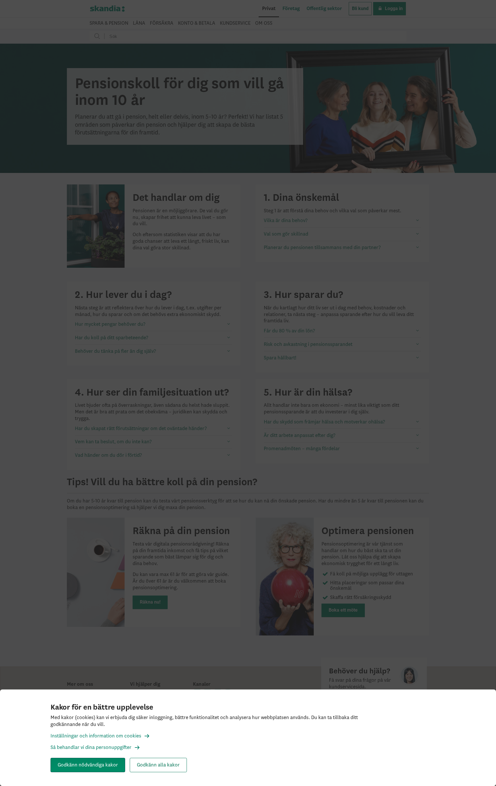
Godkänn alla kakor (158, 765)
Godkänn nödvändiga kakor (88, 765)
